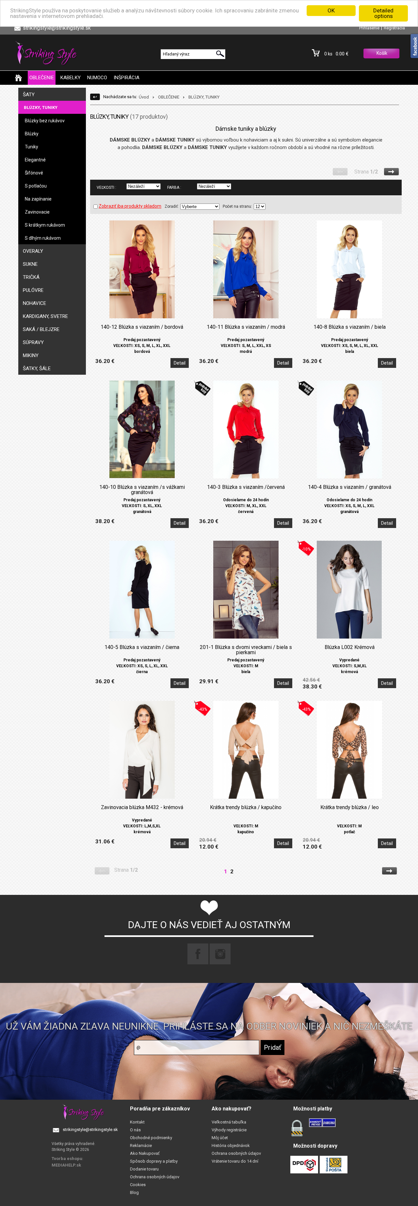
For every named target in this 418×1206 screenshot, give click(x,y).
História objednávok (231, 1145)
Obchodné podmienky (151, 1137)
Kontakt (137, 1122)
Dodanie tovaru (144, 1169)
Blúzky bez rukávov (45, 120)
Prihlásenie (369, 27)
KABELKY (70, 78)
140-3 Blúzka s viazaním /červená (246, 487)
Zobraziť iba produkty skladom (130, 206)
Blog (134, 1192)
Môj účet (220, 1137)
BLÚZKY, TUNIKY (40, 107)
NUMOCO (97, 78)
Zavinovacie (37, 212)
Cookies (138, 1184)
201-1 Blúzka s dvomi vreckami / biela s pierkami (246, 650)
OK (331, 10)
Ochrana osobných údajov (154, 1176)
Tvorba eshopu (67, 1158)
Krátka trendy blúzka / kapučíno (245, 807)
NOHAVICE (34, 303)
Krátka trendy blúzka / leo (349, 807)
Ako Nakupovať (145, 1153)
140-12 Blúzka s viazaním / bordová (142, 327)
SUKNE (30, 264)
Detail (179, 363)
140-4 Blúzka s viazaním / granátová (349, 487)
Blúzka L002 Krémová (350, 647)
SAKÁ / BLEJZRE (41, 329)
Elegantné (35, 159)
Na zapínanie (38, 199)
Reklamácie (141, 1145)
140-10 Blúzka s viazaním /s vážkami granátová (142, 490)
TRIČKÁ (31, 277)
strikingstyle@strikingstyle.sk (90, 1129)
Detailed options (383, 13)
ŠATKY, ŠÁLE (37, 368)
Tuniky (31, 146)
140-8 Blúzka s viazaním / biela (350, 327)
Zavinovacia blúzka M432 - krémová (142, 807)
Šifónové (34, 172)
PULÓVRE (33, 290)
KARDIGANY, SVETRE (45, 316)
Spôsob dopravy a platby (154, 1161)
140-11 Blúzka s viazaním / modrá (246, 327)
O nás (135, 1129)
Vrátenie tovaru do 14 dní (235, 1161)
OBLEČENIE (41, 78)
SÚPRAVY (33, 342)
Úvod (144, 97)
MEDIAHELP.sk (66, 1165)
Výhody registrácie (229, 1129)
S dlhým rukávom (43, 238)
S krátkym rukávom (45, 225)
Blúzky (32, 133)
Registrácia (394, 27)
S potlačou (36, 185)
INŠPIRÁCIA (126, 78)
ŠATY (29, 95)
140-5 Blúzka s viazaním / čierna (141, 647)
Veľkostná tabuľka (229, 1122)
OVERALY (33, 251)
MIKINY (31, 355)
